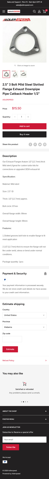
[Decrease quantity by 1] (14, 117)
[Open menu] (4, 11)
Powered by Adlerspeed (11, 474)
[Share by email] (44, 144)
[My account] (39, 11)
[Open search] (34, 11)
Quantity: (7, 117)
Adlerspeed (8, 100)
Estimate (10, 349)
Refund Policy (8, 360)
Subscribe (10, 447)
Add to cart (24, 126)
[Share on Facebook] (30, 144)
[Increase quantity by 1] (28, 117)
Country (6, 309)
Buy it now (24, 134)
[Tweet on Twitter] (40, 144)
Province (6, 321)
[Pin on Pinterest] (35, 144)
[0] (44, 11)
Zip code (6, 333)
